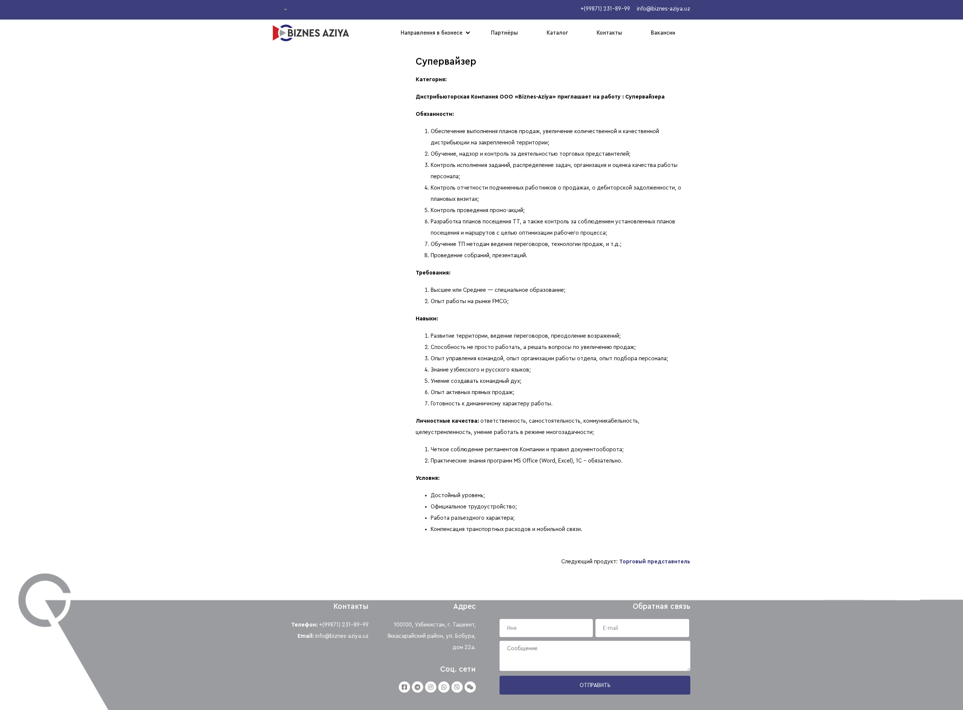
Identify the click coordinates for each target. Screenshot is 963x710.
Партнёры (504, 33)
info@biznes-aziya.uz (342, 636)
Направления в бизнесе (431, 33)
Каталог (557, 33)
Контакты (609, 33)
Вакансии (663, 33)
